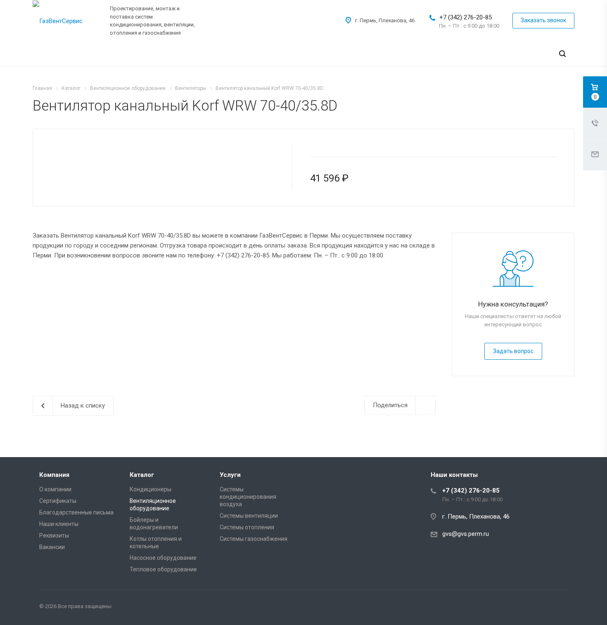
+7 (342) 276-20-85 (465, 17)
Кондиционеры (150, 489)
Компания (54, 475)
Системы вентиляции (249, 515)
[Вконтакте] (559, 607)
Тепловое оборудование (163, 569)
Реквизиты (54, 535)
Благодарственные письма (76, 512)
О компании (55, 489)
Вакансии (52, 547)
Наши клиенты (58, 524)
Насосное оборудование (163, 557)
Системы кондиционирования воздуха (248, 496)
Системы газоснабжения (253, 538)
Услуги (230, 475)
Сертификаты (57, 501)
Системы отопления (247, 527)
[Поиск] (562, 54)
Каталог (142, 475)
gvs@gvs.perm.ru (465, 534)
